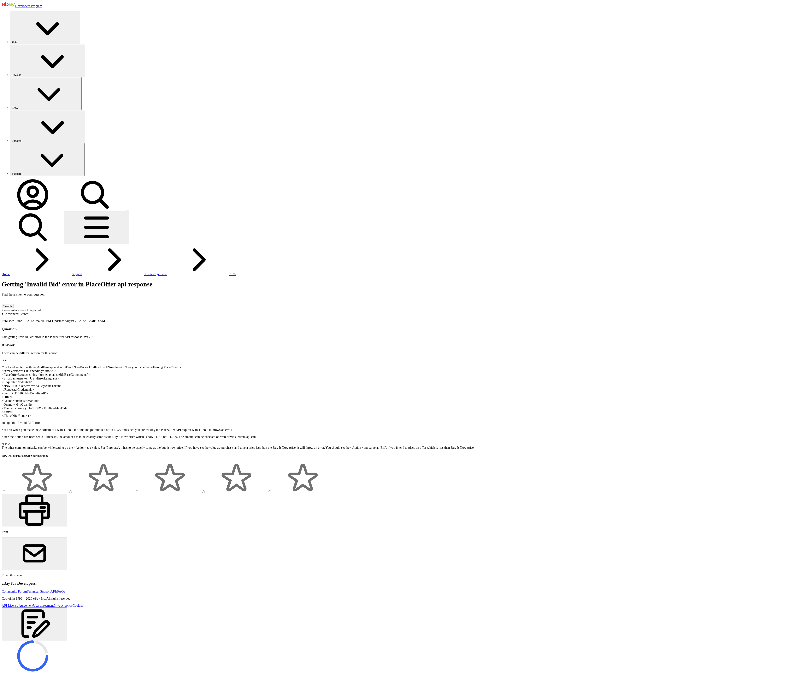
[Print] (34, 510)
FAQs (61, 591)
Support (16, 173)
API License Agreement (17, 605)
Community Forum (14, 591)
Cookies (77, 605)
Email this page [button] (12, 575)
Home (6, 274)
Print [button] (5, 532)
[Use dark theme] (127, 210)
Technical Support (39, 591)
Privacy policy (63, 605)
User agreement (43, 605)
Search (7, 306)
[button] (34, 623)
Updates (17, 140)
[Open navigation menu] (96, 227)
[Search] (95, 209)
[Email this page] (34, 553)
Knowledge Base (155, 274)
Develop (16, 74)
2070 (232, 274)
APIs (54, 591)
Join (14, 42)
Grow (15, 107)
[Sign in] (33, 209)
